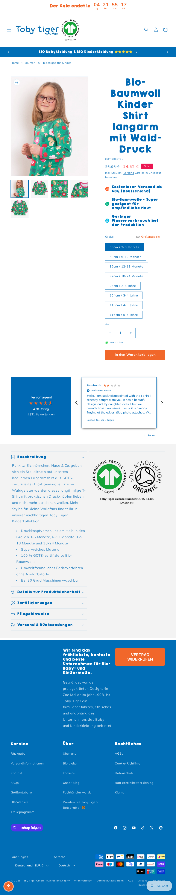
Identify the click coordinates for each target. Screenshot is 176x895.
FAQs (15, 783)
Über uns (69, 753)
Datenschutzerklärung (110, 880)
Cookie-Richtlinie (127, 763)
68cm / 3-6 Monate (125, 247)
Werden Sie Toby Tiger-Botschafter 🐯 (80, 804)
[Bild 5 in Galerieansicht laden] (20, 209)
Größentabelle (21, 792)
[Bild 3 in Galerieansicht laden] (59, 189)
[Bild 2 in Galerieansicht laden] (40, 189)
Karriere (69, 773)
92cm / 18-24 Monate (126, 276)
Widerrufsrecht (83, 880)
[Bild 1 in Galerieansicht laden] (20, 189)
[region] (119, 403)
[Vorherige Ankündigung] (8, 52)
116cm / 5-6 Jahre (124, 315)
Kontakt (16, 773)
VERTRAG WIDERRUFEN (140, 656)
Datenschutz (124, 773)
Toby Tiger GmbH (33, 880)
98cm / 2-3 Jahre (123, 286)
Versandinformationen (27, 763)
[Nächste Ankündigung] (167, 52)
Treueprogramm (22, 812)
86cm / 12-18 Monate (126, 266)
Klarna (119, 792)
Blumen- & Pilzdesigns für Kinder (48, 62)
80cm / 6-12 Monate (125, 257)
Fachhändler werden (78, 792)
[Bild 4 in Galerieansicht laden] (79, 189)
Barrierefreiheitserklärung (134, 783)
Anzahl (110, 324)
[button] (9, 29)
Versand (128, 172)
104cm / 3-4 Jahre (124, 295)
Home (15, 62)
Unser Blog (71, 783)
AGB (130, 880)
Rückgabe (18, 753)
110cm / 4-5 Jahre (124, 305)
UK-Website (20, 802)
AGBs (119, 753)
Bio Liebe (70, 763)
